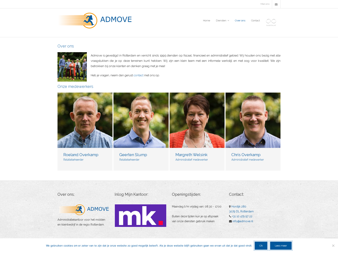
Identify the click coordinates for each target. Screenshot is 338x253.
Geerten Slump (133, 154)
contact (138, 75)
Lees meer (281, 245)
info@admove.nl (243, 221)
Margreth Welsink (191, 154)
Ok (261, 245)
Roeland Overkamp (80, 154)
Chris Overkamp (246, 154)
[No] (333, 246)
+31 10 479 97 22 (242, 216)
